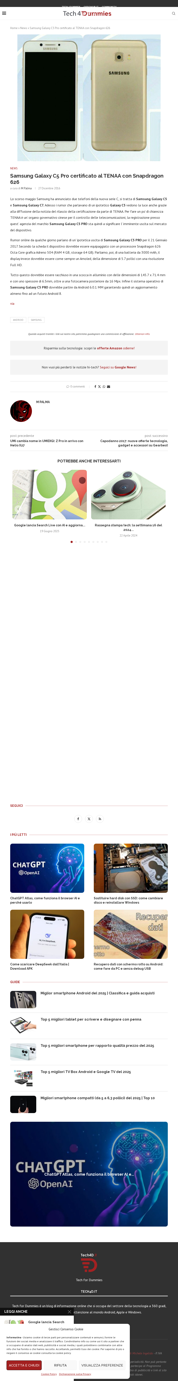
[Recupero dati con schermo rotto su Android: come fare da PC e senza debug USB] (131, 934)
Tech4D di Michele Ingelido (136, 1353)
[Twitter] (89, 14)
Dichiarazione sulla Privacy (75, 1374)
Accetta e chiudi (24, 1365)
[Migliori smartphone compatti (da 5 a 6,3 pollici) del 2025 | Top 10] (23, 1104)
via (12, 303)
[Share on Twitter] (99, 387)
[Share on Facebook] (95, 387)
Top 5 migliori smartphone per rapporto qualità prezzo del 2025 (97, 1046)
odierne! (116, 348)
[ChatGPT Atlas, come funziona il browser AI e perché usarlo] (47, 868)
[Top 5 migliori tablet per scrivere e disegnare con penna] (23, 1025)
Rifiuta (60, 1365)
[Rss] (94, 14)
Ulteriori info (142, 334)
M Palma (26, 188)
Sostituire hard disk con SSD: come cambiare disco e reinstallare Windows (128, 900)
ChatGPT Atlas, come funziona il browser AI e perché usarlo (45, 900)
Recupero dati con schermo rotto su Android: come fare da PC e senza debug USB (128, 966)
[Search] (173, 13)
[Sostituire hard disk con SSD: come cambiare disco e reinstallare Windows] (131, 868)
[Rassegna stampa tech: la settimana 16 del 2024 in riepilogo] (128, 494)
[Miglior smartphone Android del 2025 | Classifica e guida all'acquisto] (23, 999)
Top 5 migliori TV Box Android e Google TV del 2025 (86, 1072)
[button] (18, 509)
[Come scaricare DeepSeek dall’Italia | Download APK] (47, 934)
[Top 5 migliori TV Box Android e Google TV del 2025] (23, 1078)
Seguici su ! (118, 367)
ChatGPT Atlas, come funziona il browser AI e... (89, 1174)
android (18, 319)
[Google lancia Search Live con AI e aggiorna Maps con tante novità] (49, 494)
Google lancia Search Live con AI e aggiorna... (49, 525)
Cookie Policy (49, 1374)
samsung (36, 319)
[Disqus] (89, 610)
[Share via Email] (108, 387)
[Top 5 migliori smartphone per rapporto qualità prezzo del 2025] (23, 1052)
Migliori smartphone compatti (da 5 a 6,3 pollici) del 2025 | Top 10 (98, 1098)
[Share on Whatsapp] (104, 387)
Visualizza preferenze (102, 1365)
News (23, 28)
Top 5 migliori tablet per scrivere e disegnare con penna (91, 1019)
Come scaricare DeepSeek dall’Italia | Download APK (39, 966)
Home (14, 28)
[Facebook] (83, 14)
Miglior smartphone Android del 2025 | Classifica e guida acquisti (98, 993)
